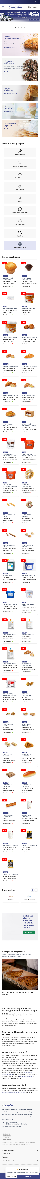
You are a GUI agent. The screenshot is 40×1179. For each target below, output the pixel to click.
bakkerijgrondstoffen (25, 1086)
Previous (32, 900)
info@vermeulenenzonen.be (13, 1136)
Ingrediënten (7, 24)
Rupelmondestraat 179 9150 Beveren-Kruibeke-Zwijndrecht (16, 1133)
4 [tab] (24, 38)
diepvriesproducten (19, 24)
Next (36, 900)
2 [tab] (19, 38)
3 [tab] (21, 38)
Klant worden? (28, 942)
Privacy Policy (11, 1176)
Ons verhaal (8, 29)
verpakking (32, 24)
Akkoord (28, 1176)
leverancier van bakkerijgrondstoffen (13, 1102)
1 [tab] (16, 38)
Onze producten (22, 29)
